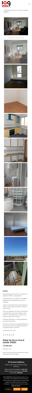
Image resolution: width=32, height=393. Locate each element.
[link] (6, 4)
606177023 (24, 369)
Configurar (8, 389)
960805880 (20, 373)
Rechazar (17, 389)
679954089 (24, 371)
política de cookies (15, 385)
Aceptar (24, 389)
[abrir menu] (29, 4)
